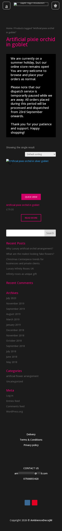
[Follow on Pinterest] (34, 502)
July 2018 (11, 351)
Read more (31, 217)
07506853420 (31, 478)
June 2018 (11, 356)
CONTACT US (31, 468)
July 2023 (11, 298)
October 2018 (14, 340)
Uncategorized (14, 381)
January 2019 (13, 324)
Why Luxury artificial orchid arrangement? (29, 248)
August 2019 (13, 314)
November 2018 (15, 335)
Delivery (31, 434)
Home (9, 28)
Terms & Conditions (31, 439)
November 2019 (15, 303)
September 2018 (15, 346)
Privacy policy (31, 445)
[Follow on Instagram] (27, 502)
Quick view (31, 196)
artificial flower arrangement (22, 376)
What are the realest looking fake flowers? (30, 253)
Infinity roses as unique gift (21, 274)
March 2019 (12, 319)
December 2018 (15, 330)
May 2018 (11, 362)
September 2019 (15, 308)
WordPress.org (14, 411)
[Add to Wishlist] (10, 163)
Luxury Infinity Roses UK (20, 268)
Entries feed (13, 401)
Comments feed (15, 406)
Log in (9, 395)
